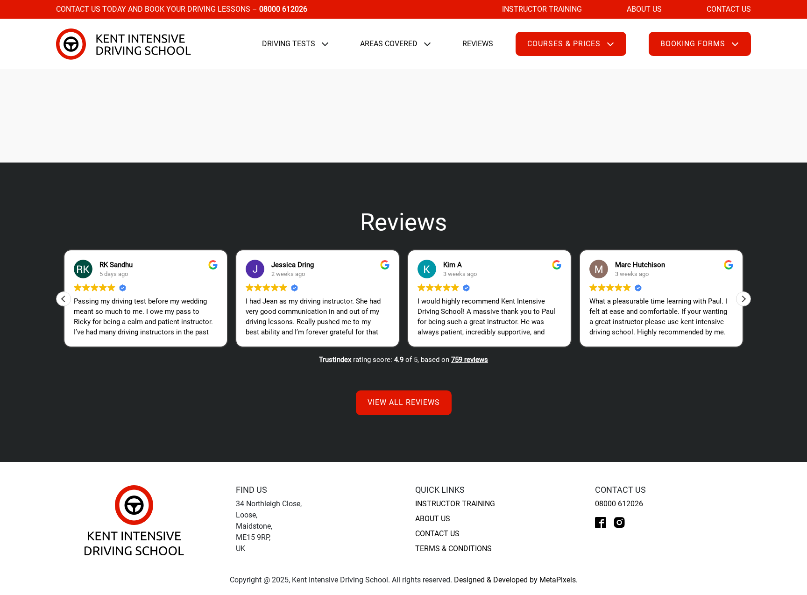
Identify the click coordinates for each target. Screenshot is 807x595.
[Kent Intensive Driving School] (134, 520)
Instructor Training (542, 9)
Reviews (477, 43)
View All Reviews (404, 402)
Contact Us (729, 9)
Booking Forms (692, 43)
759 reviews (469, 359)
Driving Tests (288, 43)
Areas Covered (389, 43)
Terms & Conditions (453, 548)
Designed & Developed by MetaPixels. (516, 579)
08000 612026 (619, 503)
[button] (743, 299)
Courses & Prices (564, 43)
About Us (644, 9)
